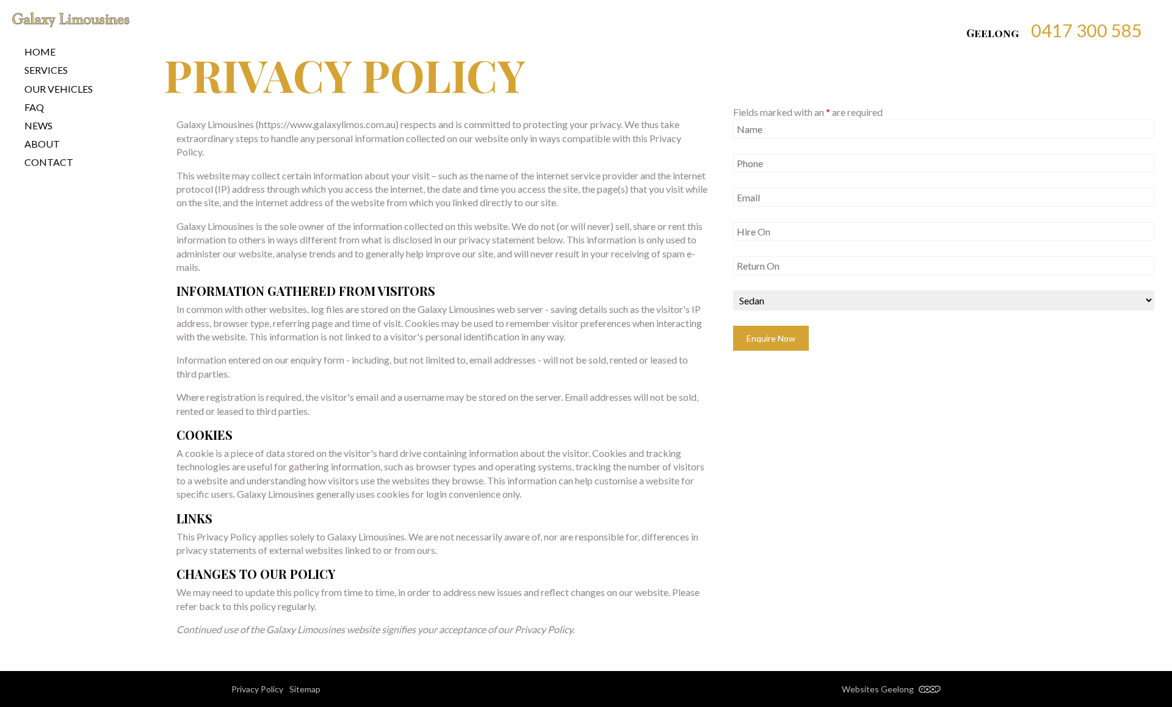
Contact (48, 162)
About (42, 143)
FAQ (34, 107)
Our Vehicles (58, 89)
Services (46, 70)
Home (40, 51)
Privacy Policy (257, 689)
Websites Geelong (879, 689)
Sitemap (304, 689)
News (38, 125)
